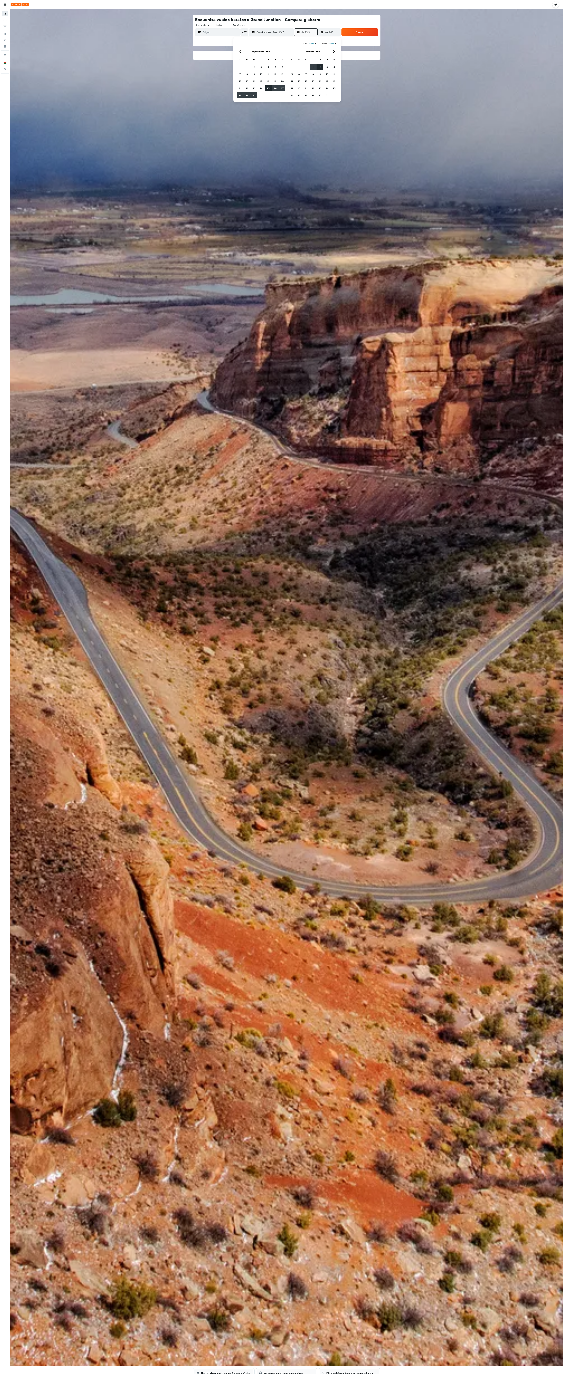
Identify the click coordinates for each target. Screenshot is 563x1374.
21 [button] (240, 88)
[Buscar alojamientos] (5, 20)
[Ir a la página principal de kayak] (20, 4)
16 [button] (254, 81)
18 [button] (268, 81)
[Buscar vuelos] (5, 13)
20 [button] (282, 81)
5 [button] (275, 67)
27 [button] (282, 88)
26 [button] (275, 88)
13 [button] (282, 74)
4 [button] (268, 67)
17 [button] (261, 81)
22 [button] (247, 88)
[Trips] (5, 55)
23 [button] (254, 88)
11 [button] (268, 74)
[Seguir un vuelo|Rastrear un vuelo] (5, 40)
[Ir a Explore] (5, 34)
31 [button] (327, 95)
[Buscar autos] (5, 26)
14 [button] (240, 81)
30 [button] (254, 95)
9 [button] (254, 74)
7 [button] (240, 74)
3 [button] (261, 67)
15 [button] (247, 81)
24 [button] (261, 88)
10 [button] (261, 74)
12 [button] (275, 74)
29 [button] (247, 95)
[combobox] (203, 25)
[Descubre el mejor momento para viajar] (5, 46)
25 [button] (268, 88)
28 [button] (240, 95)
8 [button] (247, 74)
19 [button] (275, 81)
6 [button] (282, 67)
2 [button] (254, 67)
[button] (5, 4)
